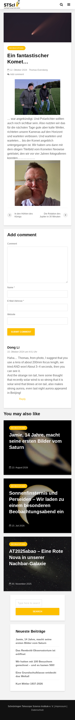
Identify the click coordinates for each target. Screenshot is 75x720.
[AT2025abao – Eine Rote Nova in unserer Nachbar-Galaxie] (37, 563)
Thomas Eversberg (38, 70)
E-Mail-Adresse (15, 301)
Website (11, 314)
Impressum (60, 706)
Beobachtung (16, 48)
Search (37, 611)
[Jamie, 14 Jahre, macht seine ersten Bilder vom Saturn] (37, 447)
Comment (12, 244)
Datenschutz (37, 710)
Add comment (17, 74)
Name (11, 287)
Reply (22, 398)
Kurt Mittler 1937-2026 (29, 683)
